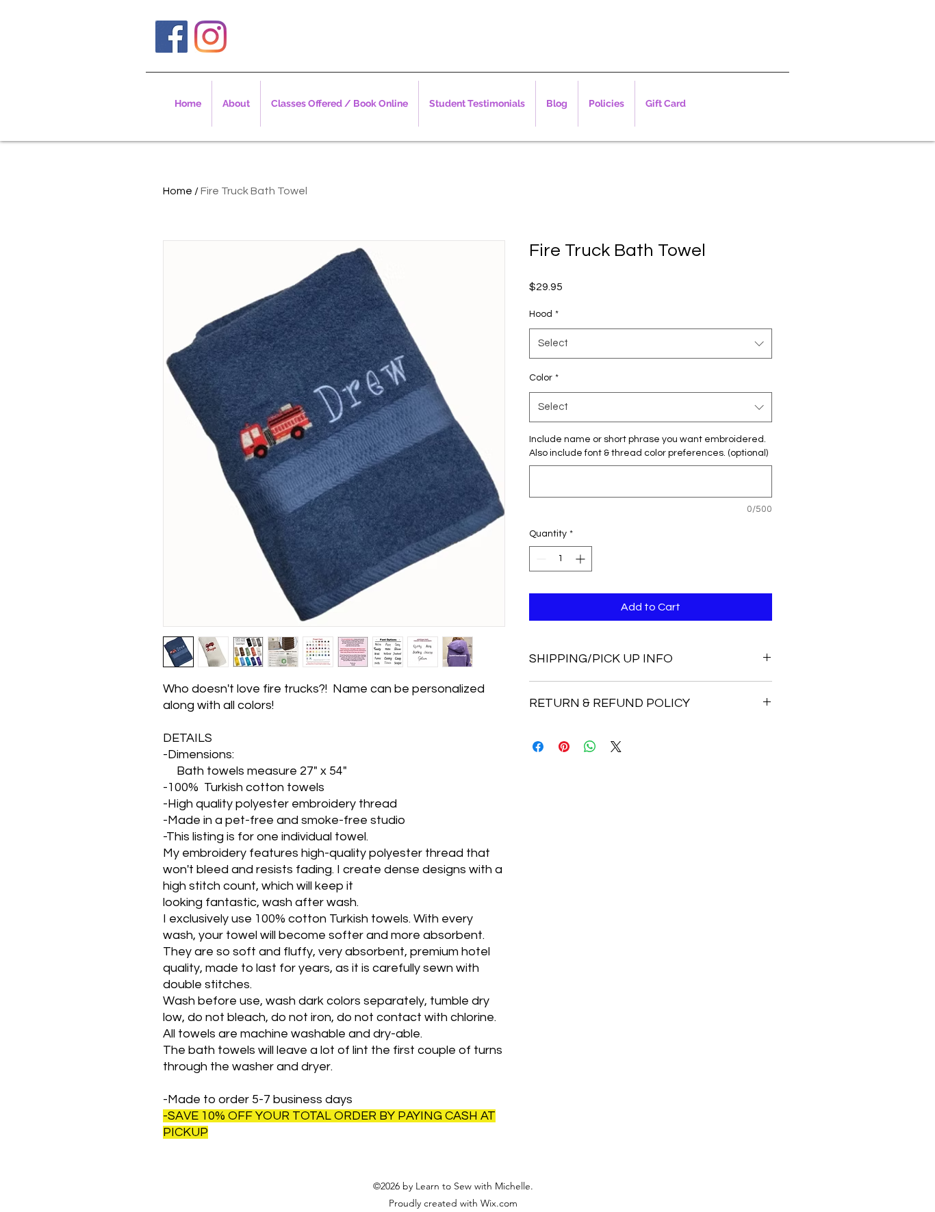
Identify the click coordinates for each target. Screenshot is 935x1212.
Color (544, 378)
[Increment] (581, 559)
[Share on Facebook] (538, 746)
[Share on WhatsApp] (590, 746)
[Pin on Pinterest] (564, 746)
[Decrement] (539, 559)
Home (177, 190)
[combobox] (650, 343)
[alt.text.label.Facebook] (171, 37)
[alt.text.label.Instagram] (210, 37)
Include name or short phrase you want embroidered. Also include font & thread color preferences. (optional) (648, 446)
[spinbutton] (560, 559)
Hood (544, 314)
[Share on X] (616, 746)
